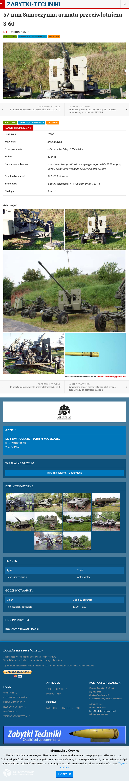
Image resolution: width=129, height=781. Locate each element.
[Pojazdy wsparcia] (106, 502)
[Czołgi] (106, 521)
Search (60, 689)
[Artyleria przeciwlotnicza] (20, 521)
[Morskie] (48, 541)
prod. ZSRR (9, 37)
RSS (77, 708)
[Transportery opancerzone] (77, 502)
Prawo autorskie (12, 702)
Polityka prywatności (15, 697)
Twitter (66, 708)
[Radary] (48, 521)
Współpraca (10, 711)
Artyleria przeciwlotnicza (32, 37)
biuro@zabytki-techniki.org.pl (102, 711)
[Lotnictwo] (77, 521)
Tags (48, 689)
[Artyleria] (20, 502)
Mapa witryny (53, 694)
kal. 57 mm (54, 37)
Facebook (51, 708)
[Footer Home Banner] (64, 735)
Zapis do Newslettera (15, 716)
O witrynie (8, 693)
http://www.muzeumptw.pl (22, 628)
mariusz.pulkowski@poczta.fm (111, 376)
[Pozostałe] (77, 541)
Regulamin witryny (13, 707)
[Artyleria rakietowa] (48, 502)
